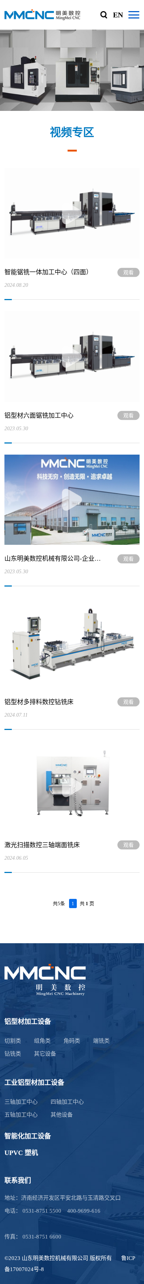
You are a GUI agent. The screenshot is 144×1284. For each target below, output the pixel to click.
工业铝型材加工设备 (34, 1082)
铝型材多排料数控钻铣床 (38, 702)
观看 (128, 272)
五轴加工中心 (21, 1115)
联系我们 (17, 1180)
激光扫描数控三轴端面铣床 (42, 845)
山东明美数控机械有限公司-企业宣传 (53, 558)
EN (118, 15)
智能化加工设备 (27, 1136)
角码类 (72, 1041)
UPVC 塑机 (21, 1152)
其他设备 (62, 1115)
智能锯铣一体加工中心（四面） (48, 272)
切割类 (12, 1041)
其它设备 (45, 1054)
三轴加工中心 (21, 1102)
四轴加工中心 (67, 1102)
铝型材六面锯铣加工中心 (38, 415)
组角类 (42, 1041)
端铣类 (101, 1041)
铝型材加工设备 (27, 1021)
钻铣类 (12, 1054)
